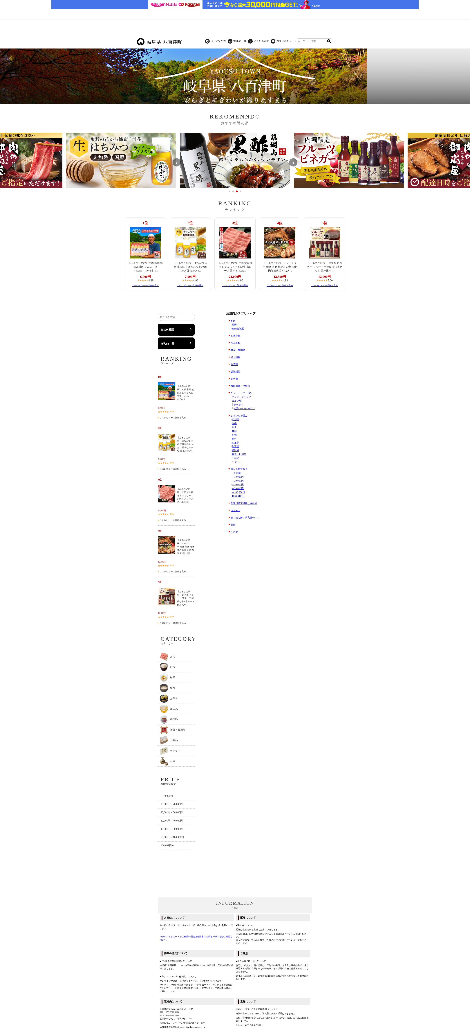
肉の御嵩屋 (238, 328)
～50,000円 (238, 488)
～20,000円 (238, 480)
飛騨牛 (235, 325)
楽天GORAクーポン (244, 408)
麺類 (234, 431)
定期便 (235, 419)
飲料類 (234, 379)
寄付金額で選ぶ (239, 469)
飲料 (234, 439)
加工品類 (235, 343)
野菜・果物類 (238, 350)
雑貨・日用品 (239, 454)
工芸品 (235, 458)
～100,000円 (238, 492)
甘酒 (233, 525)
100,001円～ (238, 496)
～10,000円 (238, 477)
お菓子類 (235, 336)
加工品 (235, 446)
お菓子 (235, 442)
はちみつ (235, 510)
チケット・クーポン (241, 393)
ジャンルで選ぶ (239, 415)
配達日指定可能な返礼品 (244, 503)
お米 (234, 427)
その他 (234, 532)
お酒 (234, 435)
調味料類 (235, 371)
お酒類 (234, 364)
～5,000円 (237, 473)
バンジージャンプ (241, 397)
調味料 (235, 450)
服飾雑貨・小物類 (240, 386)
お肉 (233, 321)
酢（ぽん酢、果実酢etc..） (245, 517)
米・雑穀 (235, 357)
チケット (238, 404)
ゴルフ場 (236, 401)
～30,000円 (238, 484)
